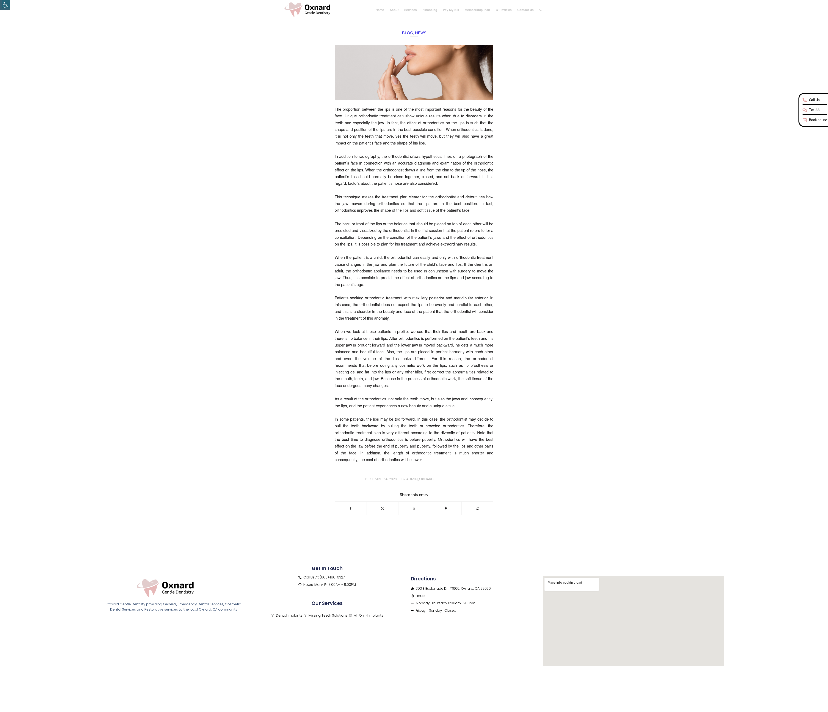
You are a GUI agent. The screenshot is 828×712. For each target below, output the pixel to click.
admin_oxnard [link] (420, 479)
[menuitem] (380, 9)
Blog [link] (407, 33)
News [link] (420, 33)
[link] (5, 5)
